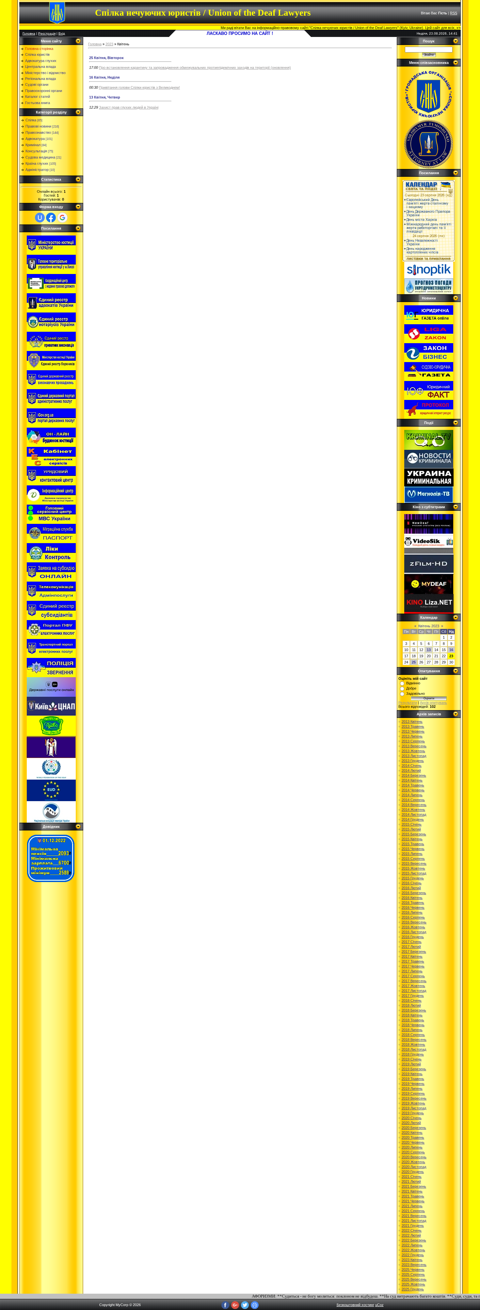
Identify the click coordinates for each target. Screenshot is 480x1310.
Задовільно (415, 693)
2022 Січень (412, 1230)
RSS (453, 13)
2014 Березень (414, 775)
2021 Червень (413, 1201)
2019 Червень (413, 1084)
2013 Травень (413, 726)
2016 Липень (412, 912)
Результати (407, 703)
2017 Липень (412, 971)
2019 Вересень (414, 1098)
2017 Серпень (413, 976)
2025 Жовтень (413, 1284)
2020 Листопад (414, 1167)
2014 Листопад (414, 814)
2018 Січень (412, 1000)
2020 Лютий (411, 1123)
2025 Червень (413, 1270)
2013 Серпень (413, 741)
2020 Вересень (414, 1157)
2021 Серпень (413, 1211)
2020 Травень (413, 1137)
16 (451, 650)
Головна (29, 33)
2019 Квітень (412, 1074)
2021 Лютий (411, 1181)
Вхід (61, 33)
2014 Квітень (412, 780)
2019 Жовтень (413, 1103)
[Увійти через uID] (40, 217)
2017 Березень (414, 951)
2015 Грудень (413, 878)
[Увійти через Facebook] (51, 217)
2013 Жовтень (413, 751)
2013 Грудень (413, 761)
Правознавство (38, 132)
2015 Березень (414, 834)
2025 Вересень (414, 1279)
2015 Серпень (413, 859)
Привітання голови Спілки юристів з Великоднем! (139, 87)
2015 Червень (413, 849)
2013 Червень (413, 731)
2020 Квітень (412, 1133)
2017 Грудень (413, 996)
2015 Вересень (414, 863)
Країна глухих (36, 163)
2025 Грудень (413, 1289)
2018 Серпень (413, 1035)
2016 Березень (414, 893)
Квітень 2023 (428, 626)
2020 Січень (412, 1118)
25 (414, 662)
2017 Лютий (411, 947)
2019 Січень (412, 1059)
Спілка (30, 120)
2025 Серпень (413, 1274)
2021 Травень (413, 1196)
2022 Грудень (413, 1255)
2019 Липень (412, 1088)
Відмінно (413, 683)
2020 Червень (413, 1142)
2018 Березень (414, 1010)
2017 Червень (413, 966)
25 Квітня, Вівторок (106, 58)
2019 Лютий (411, 1064)
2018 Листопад (414, 1049)
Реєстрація (47, 33)
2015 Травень (413, 844)
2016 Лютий (411, 888)
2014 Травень (413, 785)
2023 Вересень (414, 1265)
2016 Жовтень (413, 927)
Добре (411, 688)
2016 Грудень (413, 937)
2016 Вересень (414, 922)
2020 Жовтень (413, 1162)
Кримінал (32, 145)
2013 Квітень (412, 722)
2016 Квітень (412, 898)
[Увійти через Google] (62, 217)
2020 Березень (414, 1128)
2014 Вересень (414, 805)
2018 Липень (412, 1030)
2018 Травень (413, 1020)
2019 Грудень (413, 1113)
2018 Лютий (411, 1005)
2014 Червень (413, 790)
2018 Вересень (414, 1040)
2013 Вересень (414, 746)
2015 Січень (412, 824)
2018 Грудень (413, 1054)
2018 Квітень (412, 1015)
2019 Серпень (413, 1093)
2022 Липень (412, 1245)
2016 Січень (412, 883)
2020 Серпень (413, 1152)
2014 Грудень (413, 819)
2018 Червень (413, 1025)
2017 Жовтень (413, 986)
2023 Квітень (412, 1260)
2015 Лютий (411, 829)
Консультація (36, 151)
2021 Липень (412, 1206)
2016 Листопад (414, 932)
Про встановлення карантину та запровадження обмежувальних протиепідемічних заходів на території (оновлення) (195, 67)
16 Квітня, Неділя (104, 77)
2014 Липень (412, 795)
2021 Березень (414, 1186)
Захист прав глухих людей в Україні (128, 107)
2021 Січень (412, 1177)
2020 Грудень (413, 1172)
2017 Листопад (414, 991)
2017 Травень (413, 961)
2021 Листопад (414, 1221)
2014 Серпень (413, 800)
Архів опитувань (433, 703)
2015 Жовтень (413, 868)
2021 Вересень (414, 1216)
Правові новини (38, 126)
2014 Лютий (411, 770)
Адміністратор (37, 170)
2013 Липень (412, 736)
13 (429, 650)
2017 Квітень (412, 956)
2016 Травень (413, 903)
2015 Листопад (414, 873)
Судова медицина (40, 157)
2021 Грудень (413, 1225)
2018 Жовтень (413, 1044)
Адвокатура (35, 139)
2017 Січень (412, 942)
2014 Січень (412, 766)
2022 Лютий (411, 1235)
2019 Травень (413, 1079)
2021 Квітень (412, 1191)
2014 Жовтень (413, 810)
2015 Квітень (412, 839)
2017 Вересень (414, 981)
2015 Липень (412, 854)
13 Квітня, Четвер (104, 97)
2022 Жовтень (413, 1250)
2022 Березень (414, 1240)
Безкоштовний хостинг (355, 1305)
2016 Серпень (413, 917)
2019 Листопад (414, 1108)
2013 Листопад (414, 756)
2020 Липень (412, 1147)
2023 (109, 44)
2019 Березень (414, 1069)
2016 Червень (413, 907)
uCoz (379, 1305)
